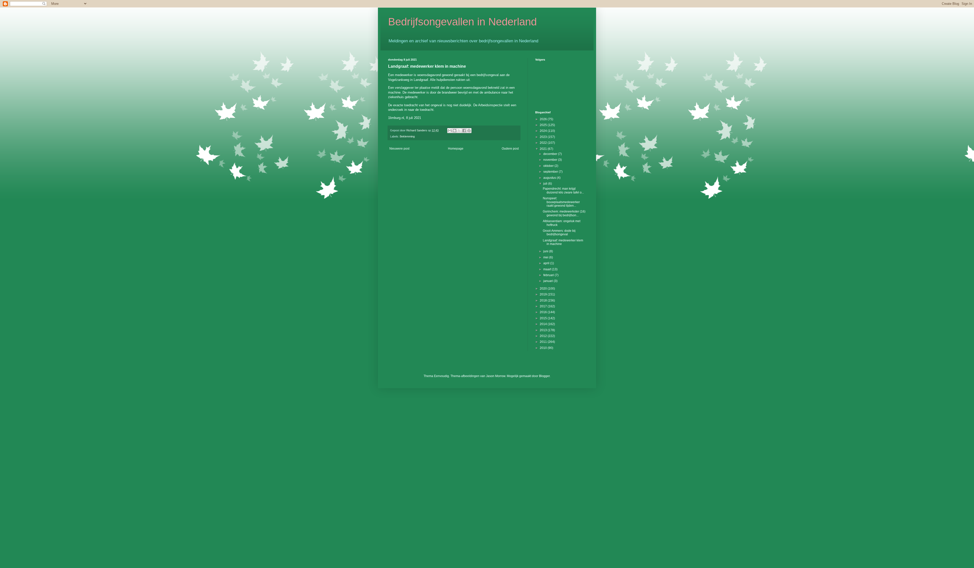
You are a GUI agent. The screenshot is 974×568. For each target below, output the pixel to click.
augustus (550, 178)
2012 (544, 336)
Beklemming (407, 136)
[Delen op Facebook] (464, 130)
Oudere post (510, 148)
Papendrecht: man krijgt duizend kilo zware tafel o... (563, 190)
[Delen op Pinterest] (469, 130)
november (550, 160)
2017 (544, 306)
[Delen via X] (459, 130)
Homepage (455, 148)
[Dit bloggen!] (454, 130)
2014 (544, 324)
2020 (544, 288)
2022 (544, 143)
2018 (544, 300)
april (546, 263)
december (550, 154)
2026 (544, 119)
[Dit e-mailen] (449, 130)
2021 (544, 149)
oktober (548, 166)
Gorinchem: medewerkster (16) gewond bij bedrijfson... (564, 213)
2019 (544, 294)
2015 (544, 318)
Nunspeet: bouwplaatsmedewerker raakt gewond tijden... (561, 202)
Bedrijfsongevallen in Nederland (462, 22)
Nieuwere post (399, 148)
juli (545, 183)
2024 (544, 131)
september (551, 171)
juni (546, 251)
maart (547, 269)
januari (548, 281)
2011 (544, 342)
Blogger (544, 376)
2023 (544, 137)
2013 (544, 330)
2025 (544, 125)
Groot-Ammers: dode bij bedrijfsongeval (559, 232)
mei (546, 257)
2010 (544, 348)
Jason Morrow (495, 376)
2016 (544, 312)
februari (549, 275)
